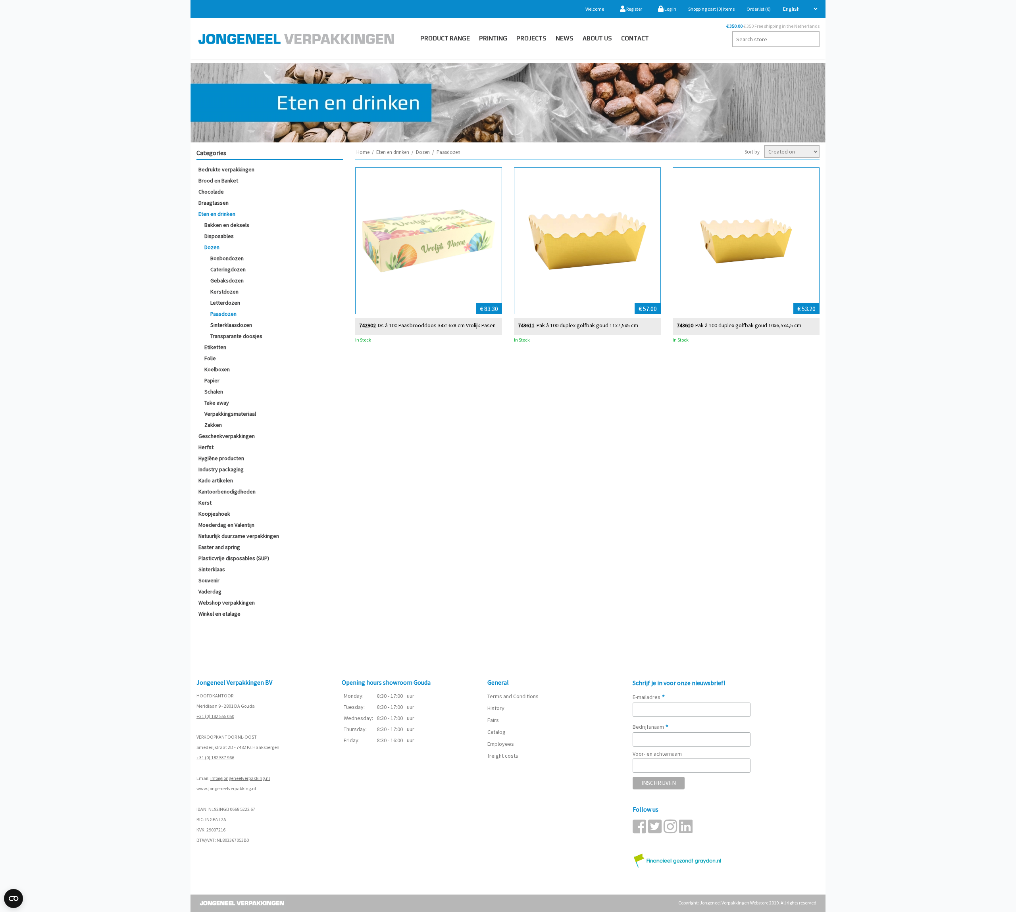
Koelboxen (217, 369)
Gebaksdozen (227, 280)
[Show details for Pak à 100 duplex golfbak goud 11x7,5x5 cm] (587, 240)
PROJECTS (531, 38)
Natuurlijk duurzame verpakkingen (238, 536)
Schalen (213, 391)
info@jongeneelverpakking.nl (240, 778)
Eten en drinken (216, 213)
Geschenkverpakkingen (226, 436)
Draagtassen (213, 202)
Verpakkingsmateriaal (230, 413)
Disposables (219, 236)
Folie (210, 358)
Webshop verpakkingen (226, 602)
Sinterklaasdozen (231, 324)
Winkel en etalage (219, 613)
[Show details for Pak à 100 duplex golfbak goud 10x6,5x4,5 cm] (746, 240)
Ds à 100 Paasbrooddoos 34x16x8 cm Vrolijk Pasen (437, 325)
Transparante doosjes (236, 336)
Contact (635, 38)
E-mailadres (649, 697)
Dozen (211, 247)
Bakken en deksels (226, 224)
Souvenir (208, 580)
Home (362, 152)
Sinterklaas (211, 569)
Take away (216, 402)
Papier (211, 380)
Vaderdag (209, 591)
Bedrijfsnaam (651, 726)
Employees (500, 743)
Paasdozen (223, 313)
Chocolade (211, 191)
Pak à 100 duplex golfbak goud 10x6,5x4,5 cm (748, 325)
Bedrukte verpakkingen (226, 169)
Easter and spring (219, 547)
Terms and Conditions (513, 696)
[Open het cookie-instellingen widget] (13, 898)
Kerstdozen (224, 291)
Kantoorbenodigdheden (227, 491)
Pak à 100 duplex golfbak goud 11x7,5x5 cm (587, 325)
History (495, 708)
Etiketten (215, 347)
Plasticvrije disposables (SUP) (233, 558)
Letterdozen (225, 302)
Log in (670, 9)
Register (633, 9)
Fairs (493, 720)
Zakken (213, 424)
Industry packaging (221, 469)
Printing (493, 38)
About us (597, 38)
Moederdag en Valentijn (226, 524)
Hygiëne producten (221, 458)
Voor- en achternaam (657, 753)
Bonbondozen (227, 258)
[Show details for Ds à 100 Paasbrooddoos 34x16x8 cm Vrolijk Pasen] (428, 240)
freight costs (502, 755)
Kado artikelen (215, 480)
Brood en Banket (218, 180)
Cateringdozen (228, 269)
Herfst (206, 447)
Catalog (496, 731)
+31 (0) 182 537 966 (215, 757)
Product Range (445, 38)
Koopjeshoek (214, 513)
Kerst (205, 502)
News (564, 38)
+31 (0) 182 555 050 (215, 716)
